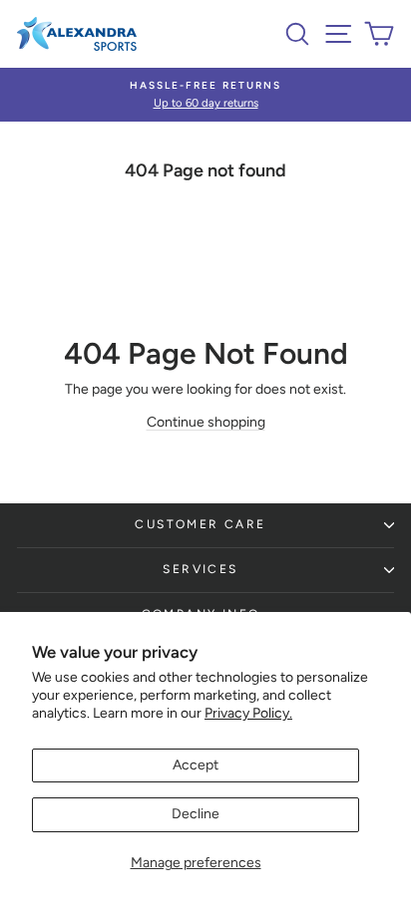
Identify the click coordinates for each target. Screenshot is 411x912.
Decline (195, 813)
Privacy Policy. (248, 713)
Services (200, 569)
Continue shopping (206, 422)
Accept (195, 765)
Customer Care (200, 524)
